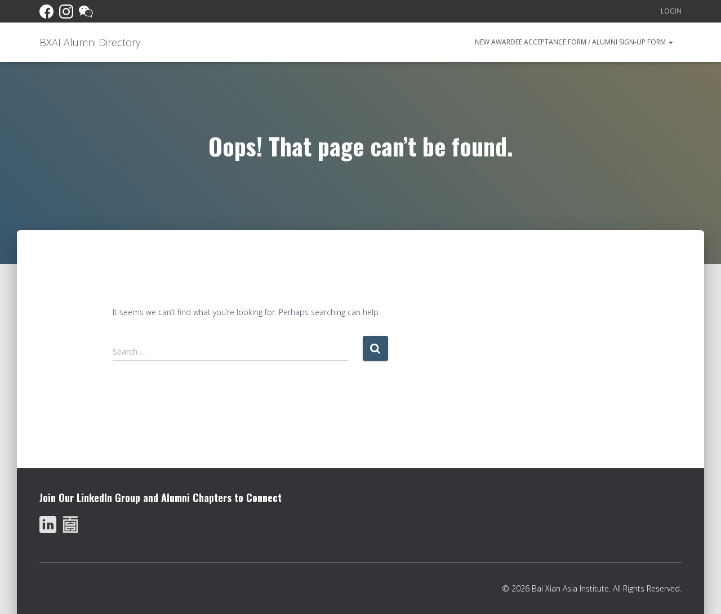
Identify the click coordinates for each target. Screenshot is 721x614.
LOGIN (671, 11)
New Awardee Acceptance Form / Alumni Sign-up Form (571, 42)
